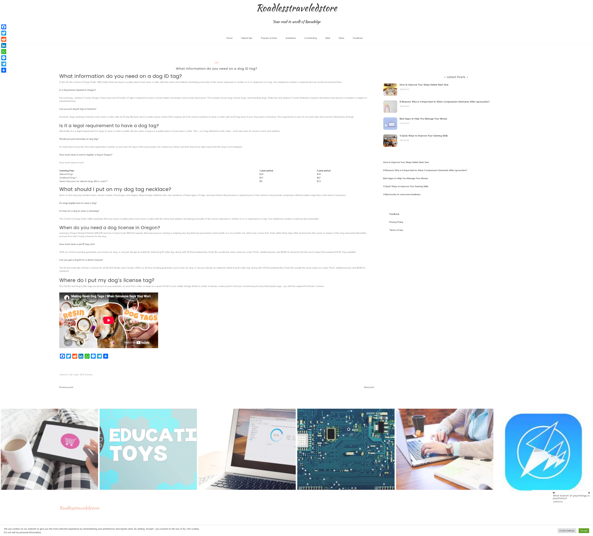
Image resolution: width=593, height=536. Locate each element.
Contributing (310, 38)
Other (341, 38)
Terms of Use (396, 230)
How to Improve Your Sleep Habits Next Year (424, 84)
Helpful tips (246, 38)
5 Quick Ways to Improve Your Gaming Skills (424, 135)
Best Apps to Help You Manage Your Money (423, 118)
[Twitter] (4, 33)
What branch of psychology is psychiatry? (571, 497)
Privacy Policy (396, 222)
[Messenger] (4, 58)
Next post (369, 387)
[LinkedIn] (4, 45)
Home (229, 38)
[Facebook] (4, 27)
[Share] (4, 70)
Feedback (358, 38)
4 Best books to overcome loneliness (402, 194)
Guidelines (291, 38)
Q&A (327, 38)
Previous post (66, 387)
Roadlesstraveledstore (296, 7)
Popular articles (269, 38)
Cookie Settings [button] (566, 530)
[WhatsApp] (4, 52)
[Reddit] (4, 39)
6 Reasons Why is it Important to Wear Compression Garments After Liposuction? (445, 101)
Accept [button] (583, 530)
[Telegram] (4, 64)
